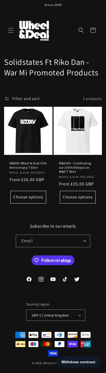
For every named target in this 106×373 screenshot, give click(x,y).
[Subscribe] (84, 241)
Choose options (28, 196)
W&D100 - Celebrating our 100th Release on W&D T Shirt (75, 167)
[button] (11, 30)
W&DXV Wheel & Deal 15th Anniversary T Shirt (28, 165)
